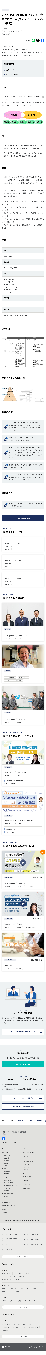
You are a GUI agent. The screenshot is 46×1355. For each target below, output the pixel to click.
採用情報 (25, 1180)
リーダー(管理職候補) (10, 636)
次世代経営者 (21, 924)
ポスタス (23, 1327)
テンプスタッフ (6, 1273)
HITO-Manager (6, 1327)
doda (3, 1289)
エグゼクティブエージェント (16, 1289)
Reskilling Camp (33, 1327)
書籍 (5, 1168)
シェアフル (11, 1301)
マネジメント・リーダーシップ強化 (11, 31)
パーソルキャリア (7, 1245)
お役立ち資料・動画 (8, 1193)
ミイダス (35, 1289)
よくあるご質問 (27, 1184)
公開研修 (6, 1196)
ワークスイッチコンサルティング (23, 1324)
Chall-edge (21, 1276)
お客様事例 (7, 629)
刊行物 (5, 1166)
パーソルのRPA (6, 1324)
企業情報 (25, 1156)
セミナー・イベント (28, 1152)
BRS (28, 1289)
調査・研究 (5, 1152)
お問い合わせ (26, 1188)
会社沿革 (26, 1169)
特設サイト (6, 1160)
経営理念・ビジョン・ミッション (32, 1161)
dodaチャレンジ (7, 1292)
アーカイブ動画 (8, 877)
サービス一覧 (7, 1188)
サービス (5, 10)
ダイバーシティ (29, 886)
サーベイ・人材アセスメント (33, 927)
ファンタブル (28, 1273)
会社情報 (26, 1164)
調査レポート (7, 1155)
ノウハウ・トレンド (9, 960)
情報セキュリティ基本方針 (8, 1205)
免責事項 (4, 1209)
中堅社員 (7, 821)
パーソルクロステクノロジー (32, 1240)
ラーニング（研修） (8, 1183)
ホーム (4, 1149)
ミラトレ (20, 1301)
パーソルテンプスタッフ (31, 1235)
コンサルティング (8, 1180)
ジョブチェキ (18, 1273)
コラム (24, 1149)
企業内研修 (6, 34)
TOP (2, 1121)
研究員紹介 (6, 1174)
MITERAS (15, 1327)
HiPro (36, 1301)
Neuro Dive (28, 1301)
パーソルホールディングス (9, 1235)
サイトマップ (5, 1212)
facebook (3, 1138)
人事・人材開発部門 (23, 772)
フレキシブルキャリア (8, 1276)
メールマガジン (27, 1177)
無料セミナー (8, 767)
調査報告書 (6, 1158)
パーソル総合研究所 (8, 1250)
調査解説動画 (7, 1171)
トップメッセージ (28, 1159)
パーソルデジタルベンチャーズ (33, 1245)
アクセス (26, 1167)
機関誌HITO (7, 1163)
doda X (17, 1292)
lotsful (4, 1301)
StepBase (5, 1330)
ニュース (25, 1173)
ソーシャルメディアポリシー (9, 1142)
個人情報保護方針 (6, 1202)
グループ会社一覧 (24, 1256)
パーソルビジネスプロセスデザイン (11, 1240)
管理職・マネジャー (8, 28)
